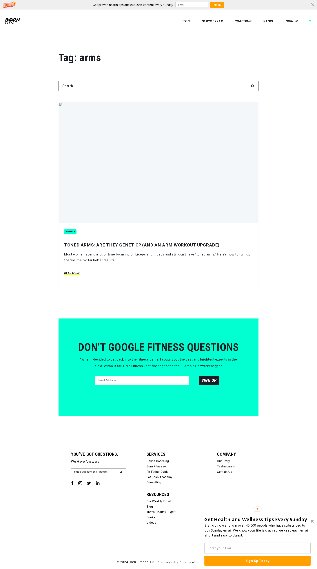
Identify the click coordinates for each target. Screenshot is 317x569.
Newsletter (212, 21)
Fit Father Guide (158, 471)
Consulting (154, 482)
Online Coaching (158, 461)
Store (268, 21)
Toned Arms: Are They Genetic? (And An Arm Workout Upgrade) (142, 245)
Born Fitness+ (156, 466)
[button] (158, 5)
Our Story (223, 461)
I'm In (217, 5)
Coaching (243, 21)
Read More (72, 273)
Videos (151, 522)
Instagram (80, 483)
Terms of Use (192, 562)
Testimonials (226, 466)
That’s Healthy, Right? (161, 512)
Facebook (72, 483)
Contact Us (224, 471)
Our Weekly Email (159, 501)
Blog (185, 21)
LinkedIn (98, 483)
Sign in (292, 21)
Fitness (70, 231)
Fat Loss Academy (159, 477)
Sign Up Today (257, 560)
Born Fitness (12, 21)
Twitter (89, 483)
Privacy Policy (169, 562)
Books (151, 517)
